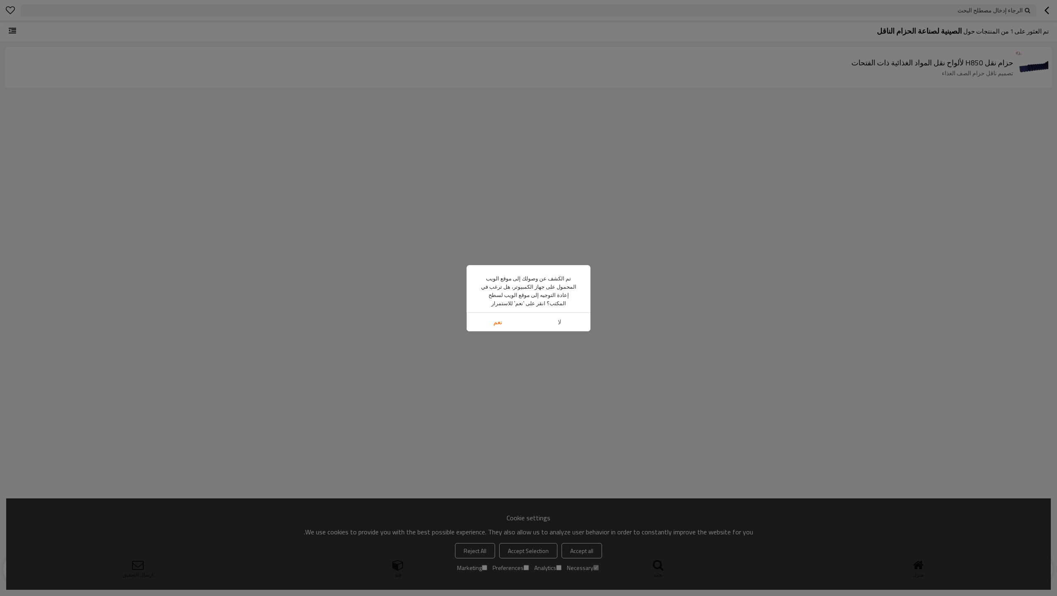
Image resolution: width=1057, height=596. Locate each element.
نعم (497, 322)
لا (560, 322)
